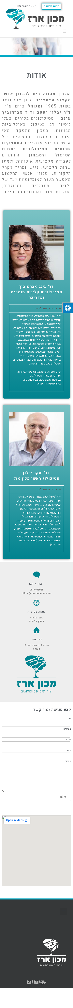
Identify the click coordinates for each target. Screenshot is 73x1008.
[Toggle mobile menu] (65, 31)
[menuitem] (51, 5)
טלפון (68, 739)
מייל (69, 750)
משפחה (67, 729)
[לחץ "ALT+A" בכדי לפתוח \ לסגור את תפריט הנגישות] (67, 307)
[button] (36, 308)
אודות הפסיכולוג (47, 489)
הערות (68, 761)
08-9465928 (36, 589)
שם (69, 718)
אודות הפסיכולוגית (46, 308)
